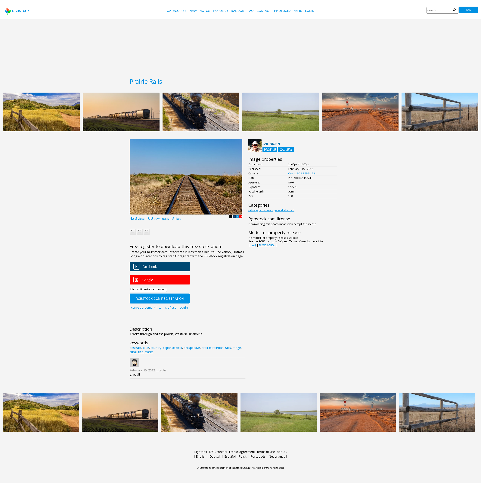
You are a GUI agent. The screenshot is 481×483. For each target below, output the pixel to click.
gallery (286, 150)
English (201, 456)
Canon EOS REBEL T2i (301, 173)
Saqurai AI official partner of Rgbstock (263, 467)
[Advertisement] (240, 47)
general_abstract (284, 210)
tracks (149, 352)
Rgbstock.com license (269, 219)
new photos (200, 10)
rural (133, 352)
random (237, 10)
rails (228, 348)
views (141, 219)
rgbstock (21, 11)
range (236, 348)
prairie (206, 348)
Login (309, 10)
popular (220, 10)
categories (177, 10)
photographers (288, 10)
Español (230, 456)
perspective (192, 348)
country (156, 348)
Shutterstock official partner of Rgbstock (219, 467)
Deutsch (215, 456)
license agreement (242, 452)
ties (140, 352)
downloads (161, 219)
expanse (169, 348)
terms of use (267, 245)
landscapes (266, 210)
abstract (135, 348)
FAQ (250, 10)
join (468, 9)
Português (257, 456)
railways (253, 210)
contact (263, 10)
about (281, 452)
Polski (243, 456)
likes (178, 219)
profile (270, 150)
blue (146, 348)
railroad (217, 348)
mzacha (161, 370)
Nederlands (277, 456)
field (179, 348)
